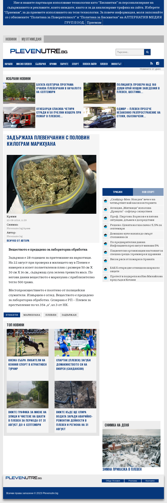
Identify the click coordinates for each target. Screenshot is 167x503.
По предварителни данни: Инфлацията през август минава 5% (134, 244)
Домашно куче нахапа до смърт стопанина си (131, 235)
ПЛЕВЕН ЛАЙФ (90, 64)
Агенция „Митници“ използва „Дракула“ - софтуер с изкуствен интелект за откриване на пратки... (133, 211)
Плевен (50, 315)
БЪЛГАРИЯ (40, 64)
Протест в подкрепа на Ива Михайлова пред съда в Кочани (136, 278)
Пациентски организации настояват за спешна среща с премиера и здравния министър (136, 254)
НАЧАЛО (9, 64)
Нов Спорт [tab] (148, 192)
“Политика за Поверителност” (53, 17)
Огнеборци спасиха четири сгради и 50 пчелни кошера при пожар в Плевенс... (58, 112)
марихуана (31, 315)
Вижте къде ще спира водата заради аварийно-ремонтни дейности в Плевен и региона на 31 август (74, 420)
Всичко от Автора (18, 240)
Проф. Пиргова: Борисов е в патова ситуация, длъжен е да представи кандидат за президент (134, 219)
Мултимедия (31, 39)
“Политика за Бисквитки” (99, 17)
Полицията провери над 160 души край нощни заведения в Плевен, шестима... (138, 88)
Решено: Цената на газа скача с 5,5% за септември (136, 226)
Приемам (94, 22)
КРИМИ (53, 64)
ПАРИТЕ (64, 64)
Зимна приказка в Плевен (122, 469)
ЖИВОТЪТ (116, 64)
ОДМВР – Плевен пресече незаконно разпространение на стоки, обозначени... (138, 112)
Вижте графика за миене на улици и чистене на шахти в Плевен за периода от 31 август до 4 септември (27, 418)
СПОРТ (75, 64)
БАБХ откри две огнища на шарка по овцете (135, 269)
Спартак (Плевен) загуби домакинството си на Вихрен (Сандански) (73, 364)
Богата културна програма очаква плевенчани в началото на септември (58, 88)
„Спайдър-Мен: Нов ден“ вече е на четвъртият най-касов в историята (133, 201)
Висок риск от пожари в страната (132, 259)
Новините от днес (150, 69)
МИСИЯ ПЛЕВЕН (24, 64)
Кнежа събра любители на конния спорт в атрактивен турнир (27, 364)
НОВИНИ (10, 39)
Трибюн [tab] (117, 192)
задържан (69, 315)
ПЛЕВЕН (104, 64)
